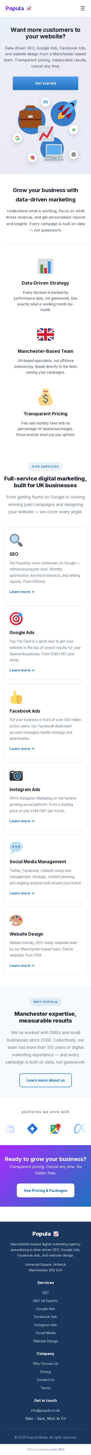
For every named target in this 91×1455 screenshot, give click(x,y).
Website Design (45, 1341)
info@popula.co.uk (45, 1410)
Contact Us (45, 1380)
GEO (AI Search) (45, 1301)
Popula (15, 8)
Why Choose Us (45, 1364)
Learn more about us (45, 1080)
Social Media (46, 1333)
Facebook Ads (45, 1317)
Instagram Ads (45, 1325)
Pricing (45, 1372)
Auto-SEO (57, 1449)
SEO (45, 1293)
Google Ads (45, 1309)
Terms (45, 1388)
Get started (45, 83)
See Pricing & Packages (45, 1190)
